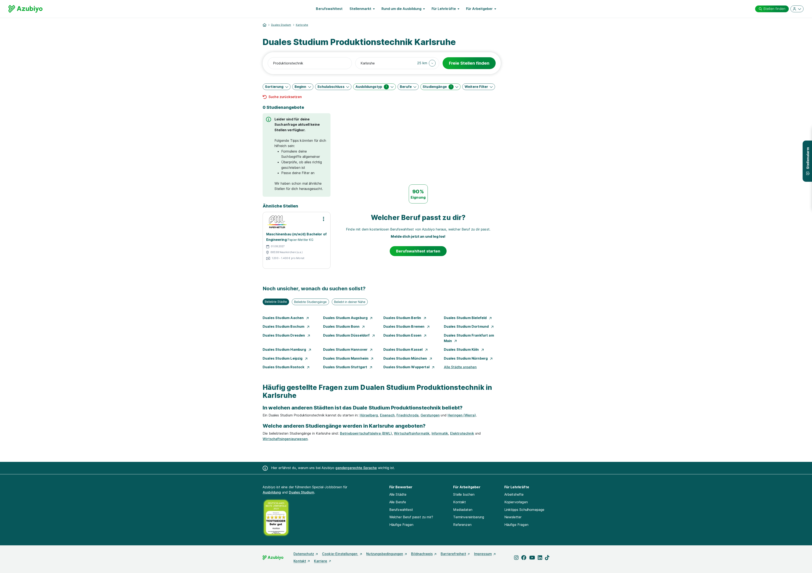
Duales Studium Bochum (284, 326)
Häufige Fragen (401, 525)
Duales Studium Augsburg (346, 318)
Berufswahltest (329, 9)
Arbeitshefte (514, 494)
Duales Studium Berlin (402, 318)
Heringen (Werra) (462, 415)
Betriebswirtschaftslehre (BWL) (366, 433)
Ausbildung (272, 492)
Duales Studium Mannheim (346, 358)
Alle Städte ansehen (460, 367)
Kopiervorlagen (516, 502)
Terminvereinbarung (468, 517)
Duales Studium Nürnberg (466, 358)
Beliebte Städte (276, 301)
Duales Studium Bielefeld (466, 318)
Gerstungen (430, 415)
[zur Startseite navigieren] (264, 25)
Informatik (440, 433)
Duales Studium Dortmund (467, 326)
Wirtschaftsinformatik (411, 433)
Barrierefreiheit (453, 554)
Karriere (320, 561)
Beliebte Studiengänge (310, 302)
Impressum (483, 554)
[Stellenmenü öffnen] (323, 219)
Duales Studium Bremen (404, 326)
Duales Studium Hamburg (285, 349)
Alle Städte (398, 494)
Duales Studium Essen (402, 335)
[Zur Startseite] (25, 9)
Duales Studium (281, 24)
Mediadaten (462, 510)
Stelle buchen (464, 494)
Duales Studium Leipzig (283, 358)
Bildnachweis (422, 554)
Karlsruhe (302, 24)
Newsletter (513, 517)
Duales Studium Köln (462, 349)
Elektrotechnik (462, 433)
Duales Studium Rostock (284, 367)
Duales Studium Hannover (346, 349)
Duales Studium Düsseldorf (347, 335)
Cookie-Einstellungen (340, 554)
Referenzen (462, 525)
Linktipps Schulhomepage (524, 510)
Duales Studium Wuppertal (406, 367)
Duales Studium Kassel (403, 349)
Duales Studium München (405, 358)
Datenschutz (304, 554)
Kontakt (459, 502)
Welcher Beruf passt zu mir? (411, 517)
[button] (426, 63)
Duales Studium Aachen (284, 318)
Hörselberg (369, 415)
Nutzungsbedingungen (384, 554)
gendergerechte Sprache (356, 468)
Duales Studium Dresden (284, 335)
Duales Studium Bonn (342, 326)
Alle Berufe (397, 502)
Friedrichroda (407, 415)
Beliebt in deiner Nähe (349, 302)
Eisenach (387, 415)
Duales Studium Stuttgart (345, 367)
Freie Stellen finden (469, 63)
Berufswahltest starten (418, 251)
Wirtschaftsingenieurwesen (285, 439)
